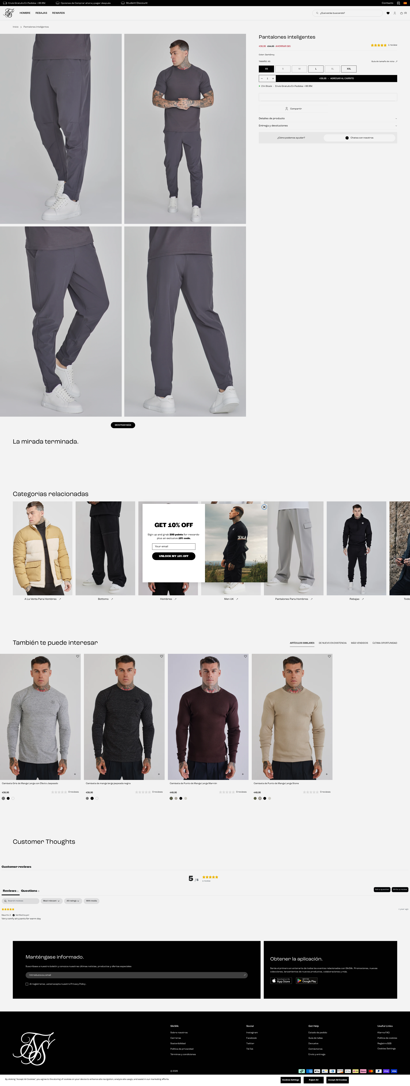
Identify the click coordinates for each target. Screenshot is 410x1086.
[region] (205, 1080)
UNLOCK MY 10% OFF (174, 556)
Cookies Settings (290, 1080)
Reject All (313, 1080)
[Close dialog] (264, 507)
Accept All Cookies (337, 1080)
